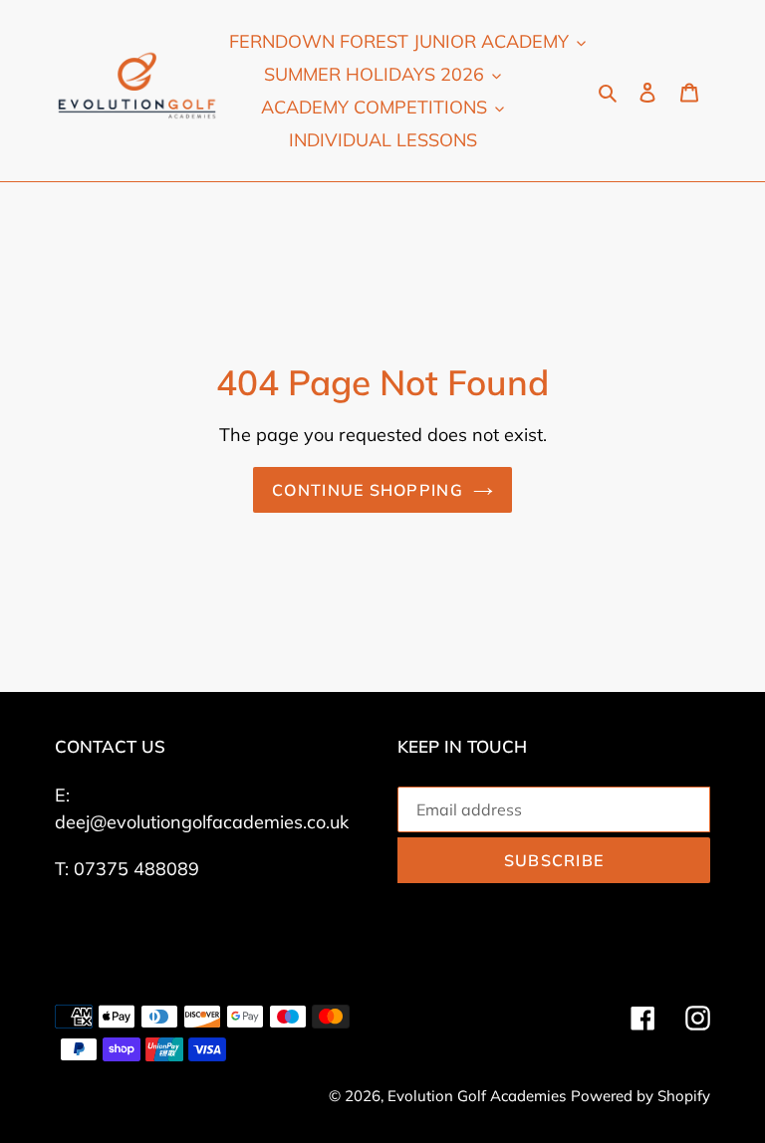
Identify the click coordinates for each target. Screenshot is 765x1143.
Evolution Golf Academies (476, 1095)
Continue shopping (367, 490)
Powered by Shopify (640, 1095)
